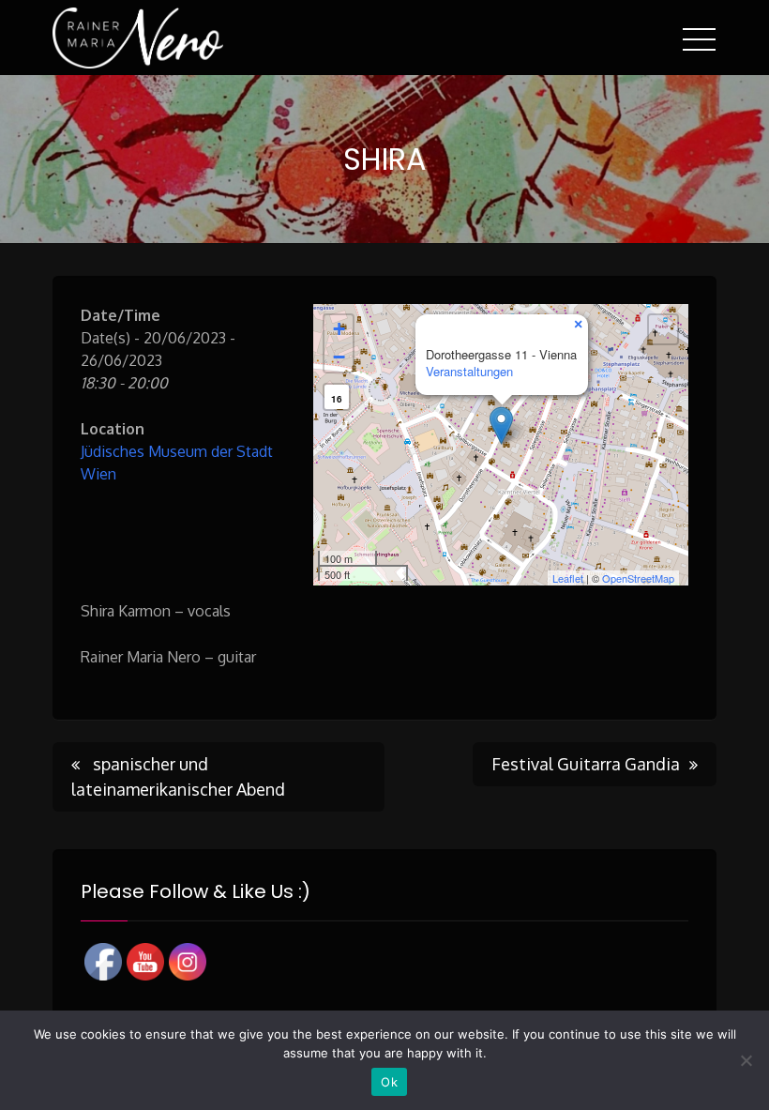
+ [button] (339, 329)
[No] (745, 1060)
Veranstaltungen (469, 371)
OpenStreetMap (638, 577)
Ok (389, 1081)
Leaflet (567, 577)
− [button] (339, 357)
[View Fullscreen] (663, 329)
